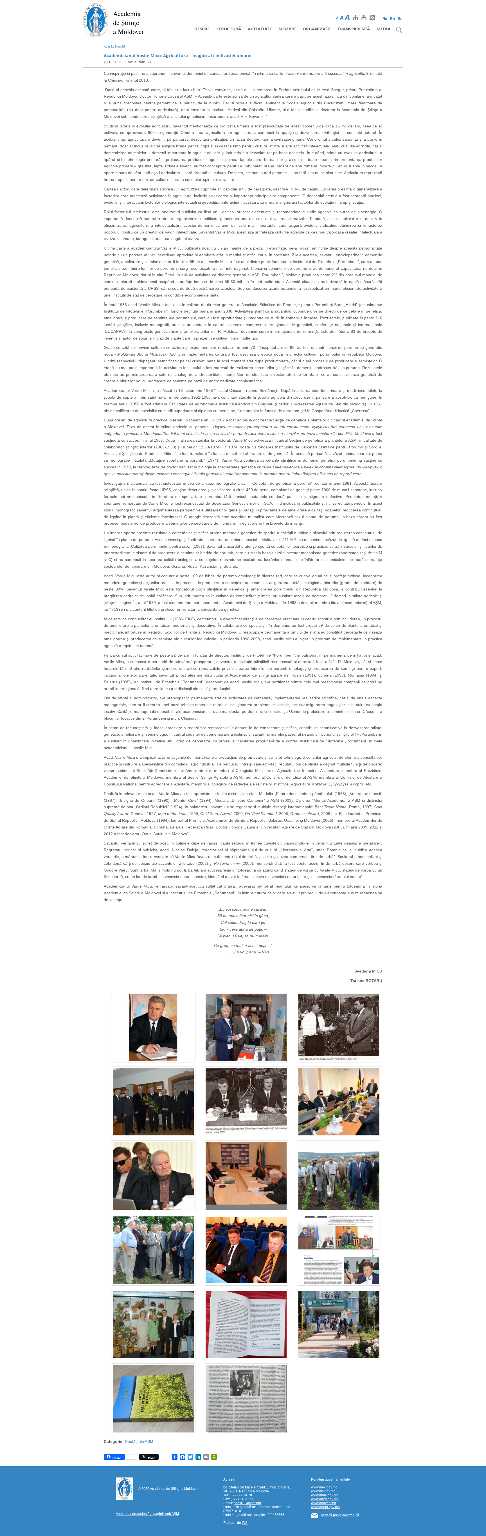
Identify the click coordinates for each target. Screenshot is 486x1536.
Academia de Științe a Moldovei (128, 22)
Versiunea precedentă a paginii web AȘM (147, 1514)
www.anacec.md (323, 1503)
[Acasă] (96, 19)
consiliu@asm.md (247, 1503)
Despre (202, 29)
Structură (228, 29)
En (392, 19)
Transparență (354, 29)
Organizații (317, 29)
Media (383, 29)
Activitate (260, 29)
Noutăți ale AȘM (139, 1441)
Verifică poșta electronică (340, 1515)
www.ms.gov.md (323, 1491)
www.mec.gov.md (324, 1487)
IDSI (245, 1523)
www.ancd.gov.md (325, 1499)
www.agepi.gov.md (325, 1507)
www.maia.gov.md (325, 1495)
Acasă (108, 46)
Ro (384, 19)
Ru (400, 19)
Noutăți (120, 46)
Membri (287, 29)
